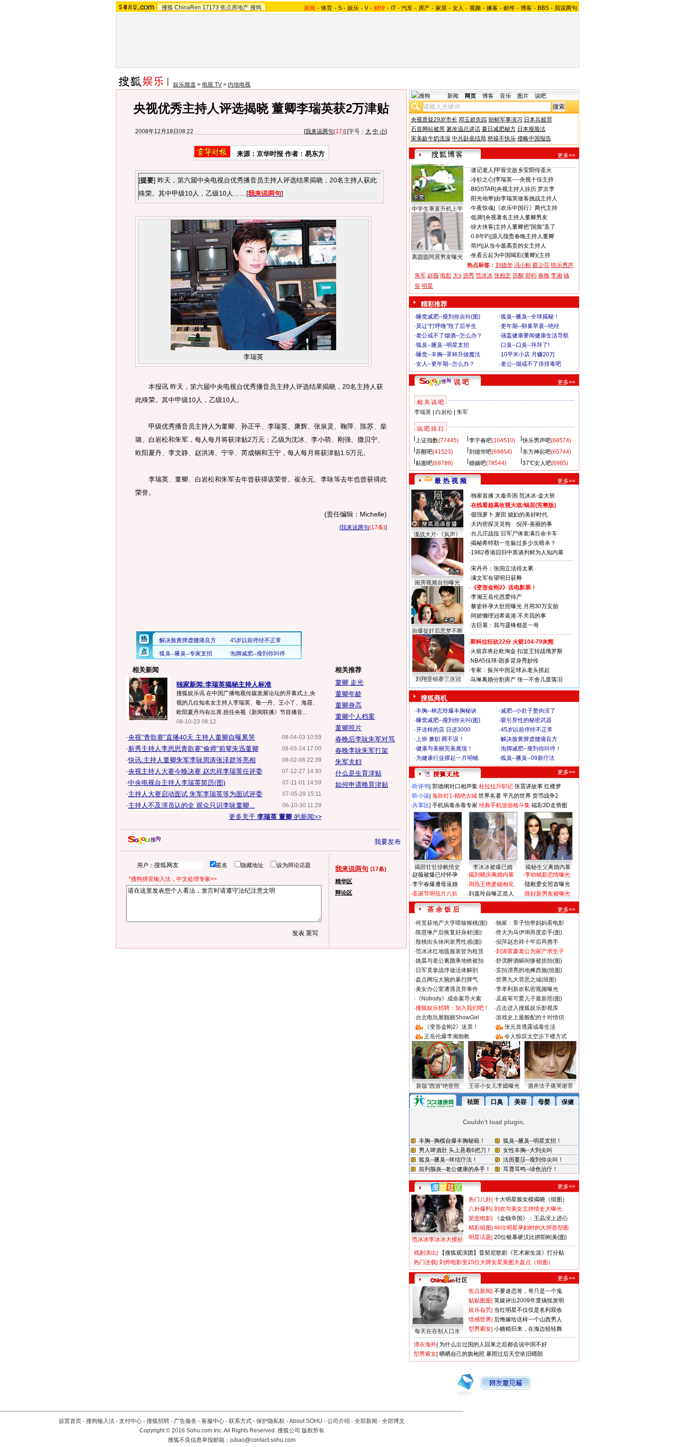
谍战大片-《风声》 (437, 534)
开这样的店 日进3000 (443, 729)
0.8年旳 (480, 236)
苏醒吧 (424, 451)
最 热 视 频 (450, 480)
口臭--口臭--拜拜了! (525, 345)
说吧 (540, 96)
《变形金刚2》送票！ (451, 1027)
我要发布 (387, 841)
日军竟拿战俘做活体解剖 (447, 970)
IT (393, 8)
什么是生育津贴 (358, 773)
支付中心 (130, 1421)
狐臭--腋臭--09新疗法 (528, 758)
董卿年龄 (348, 694)
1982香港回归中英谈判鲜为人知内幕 (517, 552)
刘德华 (504, 265)
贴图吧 (424, 463)
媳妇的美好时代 (527, 514)
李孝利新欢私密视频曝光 (527, 989)
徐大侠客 (482, 227)
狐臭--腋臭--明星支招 (442, 345)
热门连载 (425, 1262)
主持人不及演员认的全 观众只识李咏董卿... (191, 805)
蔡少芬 (540, 265)
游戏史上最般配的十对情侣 (530, 1017)
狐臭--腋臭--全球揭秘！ (530, 316)
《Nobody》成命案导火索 (448, 998)
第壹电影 (480, 1218)
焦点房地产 (234, 7)
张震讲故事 (528, 786)
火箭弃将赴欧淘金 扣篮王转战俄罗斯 (516, 651)
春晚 (543, 275)
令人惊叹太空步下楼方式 (535, 1036)
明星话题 (480, 1237)
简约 (476, 245)
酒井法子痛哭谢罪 (550, 1086)
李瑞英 (422, 412)
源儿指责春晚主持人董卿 (523, 236)
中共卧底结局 (469, 138)
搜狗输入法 (100, 1421)
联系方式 (240, 1421)
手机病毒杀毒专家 (455, 805)
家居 (441, 8)
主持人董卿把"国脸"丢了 (525, 227)
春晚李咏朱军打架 (361, 750)
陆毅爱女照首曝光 (547, 884)
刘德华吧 (480, 451)
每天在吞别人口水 (437, 1331)
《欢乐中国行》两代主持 (526, 208)
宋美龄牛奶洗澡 (431, 138)
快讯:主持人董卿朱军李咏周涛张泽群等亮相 (192, 760)
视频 (475, 8)
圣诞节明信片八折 (435, 893)
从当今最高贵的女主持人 (515, 245)
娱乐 (353, 8)
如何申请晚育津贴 (361, 784)
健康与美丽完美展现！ (444, 748)
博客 (526, 8)
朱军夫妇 (348, 762)
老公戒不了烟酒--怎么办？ (449, 335)
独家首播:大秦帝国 (494, 495)
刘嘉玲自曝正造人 (491, 893)
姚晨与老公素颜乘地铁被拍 (450, 960)
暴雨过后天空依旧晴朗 (514, 1354)
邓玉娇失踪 (473, 119)
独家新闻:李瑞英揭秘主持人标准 (223, 684)
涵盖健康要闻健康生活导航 (535, 335)
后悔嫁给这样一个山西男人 (528, 1319)
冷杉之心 (482, 179)
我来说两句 (319, 131)
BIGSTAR (483, 189)
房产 (424, 8)
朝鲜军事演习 (505, 119)
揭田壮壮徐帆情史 (437, 867)
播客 (492, 8)
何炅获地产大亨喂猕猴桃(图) (451, 923)
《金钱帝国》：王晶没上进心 (531, 1218)
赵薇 (433, 275)
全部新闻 (366, 1421)
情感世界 (480, 1319)
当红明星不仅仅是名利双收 (528, 1310)
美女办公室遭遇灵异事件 (447, 989)
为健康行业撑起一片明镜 (447, 758)
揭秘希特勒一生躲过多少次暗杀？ (513, 543)
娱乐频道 (184, 84)
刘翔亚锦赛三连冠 (438, 679)
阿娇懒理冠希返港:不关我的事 (508, 615)
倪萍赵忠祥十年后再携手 (527, 942)
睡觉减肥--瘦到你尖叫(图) (448, 316)
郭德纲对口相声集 (455, 786)
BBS (543, 8)
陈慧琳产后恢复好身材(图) (449, 932)
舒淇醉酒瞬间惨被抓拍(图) (529, 960)
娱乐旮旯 (480, 1310)
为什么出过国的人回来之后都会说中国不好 (493, 1344)
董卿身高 (348, 705)
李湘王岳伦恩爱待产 (496, 597)
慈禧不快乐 (501, 138)
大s (457, 275)
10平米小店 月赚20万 (528, 354)
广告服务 (185, 1421)
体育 (326, 8)
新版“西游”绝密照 (438, 1086)
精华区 (343, 881)
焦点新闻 (480, 1291)
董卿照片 (348, 728)
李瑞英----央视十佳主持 (524, 179)
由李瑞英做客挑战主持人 (526, 198)
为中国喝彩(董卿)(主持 (522, 255)
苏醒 (518, 275)
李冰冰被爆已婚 (493, 867)
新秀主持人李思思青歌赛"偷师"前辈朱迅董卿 (193, 748)
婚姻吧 (477, 463)
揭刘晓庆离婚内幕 (491, 874)
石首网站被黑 (428, 129)
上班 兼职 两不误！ (440, 739)
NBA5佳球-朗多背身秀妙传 (504, 660)
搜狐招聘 (158, 1421)
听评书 (420, 786)
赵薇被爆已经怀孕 (435, 874)
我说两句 (566, 8)
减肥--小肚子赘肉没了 (528, 710)
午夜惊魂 (482, 208)
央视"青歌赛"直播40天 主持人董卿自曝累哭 (191, 737)
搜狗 (255, 7)
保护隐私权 (270, 1421)
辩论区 (343, 892)
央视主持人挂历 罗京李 (525, 189)
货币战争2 (545, 795)
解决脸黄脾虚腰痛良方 (529, 739)
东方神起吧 (536, 451)
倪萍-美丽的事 (534, 524)
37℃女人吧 (536, 463)
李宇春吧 (480, 440)
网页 (470, 96)
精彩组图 (480, 1227)
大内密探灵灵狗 (491, 524)
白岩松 (443, 412)
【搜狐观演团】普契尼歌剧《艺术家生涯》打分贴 (501, 1252)
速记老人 (482, 170)
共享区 (420, 805)
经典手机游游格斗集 (504, 805)
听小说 (420, 795)
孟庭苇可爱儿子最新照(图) (529, 998)
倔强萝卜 (482, 514)
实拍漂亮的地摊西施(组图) (529, 970)
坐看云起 (482, 255)
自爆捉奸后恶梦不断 (437, 631)
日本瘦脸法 (531, 129)
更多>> (566, 155)
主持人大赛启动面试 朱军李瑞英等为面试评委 (195, 794)
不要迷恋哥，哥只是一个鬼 (528, 1291)
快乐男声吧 (536, 440)
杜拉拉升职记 (496, 786)
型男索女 (480, 1329)
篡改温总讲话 (463, 129)
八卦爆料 (480, 1209)
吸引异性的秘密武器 (526, 720)
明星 (427, 286)
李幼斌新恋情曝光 (547, 874)
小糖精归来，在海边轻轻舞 (528, 1329)
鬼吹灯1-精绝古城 (454, 795)
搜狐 (167, 7)
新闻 (453, 96)
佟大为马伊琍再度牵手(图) (529, 932)
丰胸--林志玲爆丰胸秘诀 (446, 710)
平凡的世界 (517, 795)
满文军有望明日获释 (496, 578)
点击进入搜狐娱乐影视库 (527, 1008)
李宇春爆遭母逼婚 (435, 884)
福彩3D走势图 (549, 805)
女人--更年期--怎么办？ (445, 364)
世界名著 (489, 795)
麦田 (500, 514)
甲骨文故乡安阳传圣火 (523, 170)
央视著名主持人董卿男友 (516, 217)
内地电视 (239, 84)
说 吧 (461, 382)
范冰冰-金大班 (537, 495)
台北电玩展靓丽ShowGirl (447, 1017)
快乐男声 (562, 265)
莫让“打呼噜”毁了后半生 (446, 326)
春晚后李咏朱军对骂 (365, 739)
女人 (458, 8)
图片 (523, 96)
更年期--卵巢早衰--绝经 (530, 326)
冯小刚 (522, 265)
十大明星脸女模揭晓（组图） (531, 1199)
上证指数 (427, 440)
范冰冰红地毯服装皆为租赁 (450, 951)
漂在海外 (425, 1344)
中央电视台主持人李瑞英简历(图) (177, 782)
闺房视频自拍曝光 (437, 582)
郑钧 (531, 275)
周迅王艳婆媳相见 (491, 884)
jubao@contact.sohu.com (262, 1440)
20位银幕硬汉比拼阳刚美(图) (530, 1237)
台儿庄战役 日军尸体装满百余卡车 (514, 533)
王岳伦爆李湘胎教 (446, 1036)
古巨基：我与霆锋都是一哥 (505, 625)
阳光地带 (482, 198)
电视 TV (212, 84)
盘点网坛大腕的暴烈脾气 (447, 979)
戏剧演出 (425, 1252)
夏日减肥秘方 (499, 129)
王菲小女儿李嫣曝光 (494, 1086)
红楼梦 (552, 786)
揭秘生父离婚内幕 (548, 867)
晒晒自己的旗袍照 (462, 1354)
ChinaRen (187, 7)
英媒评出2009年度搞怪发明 (529, 1300)
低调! (477, 217)
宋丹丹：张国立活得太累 (502, 568)
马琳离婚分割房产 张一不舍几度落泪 (516, 679)
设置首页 (70, 1421)
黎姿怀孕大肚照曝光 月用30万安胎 (514, 606)
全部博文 (393, 1421)
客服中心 (212, 1421)
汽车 (407, 8)
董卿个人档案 (355, 716)
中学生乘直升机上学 (437, 209)
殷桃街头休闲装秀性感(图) (449, 942)
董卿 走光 (349, 682)
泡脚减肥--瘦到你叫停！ (531, 748)
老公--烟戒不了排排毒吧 (531, 364)
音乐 (505, 96)
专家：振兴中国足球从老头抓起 (510, 670)
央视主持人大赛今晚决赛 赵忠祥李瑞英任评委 (195, 771)
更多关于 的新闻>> (275, 816)
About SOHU (305, 1421)
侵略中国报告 (534, 138)
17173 (210, 7)
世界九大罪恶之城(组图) (526, 979)
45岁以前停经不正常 (527, 729)
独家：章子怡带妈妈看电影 (530, 923)
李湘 (556, 275)
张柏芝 (502, 275)
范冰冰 (484, 275)
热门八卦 (480, 1199)
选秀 (468, 275)
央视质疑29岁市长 (434, 119)
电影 (446, 275)
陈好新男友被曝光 (547, 893)
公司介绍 (338, 1421)
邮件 (509, 8)
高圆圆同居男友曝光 (437, 257)
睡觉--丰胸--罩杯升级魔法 (448, 354)
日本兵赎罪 (538, 119)
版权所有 (313, 1430)
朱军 (420, 275)
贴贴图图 (480, 1300)
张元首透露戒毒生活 (530, 1027)
